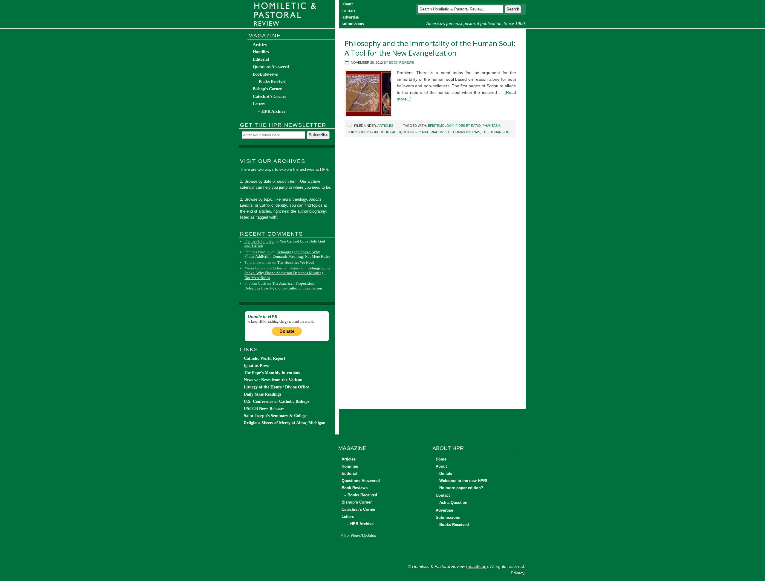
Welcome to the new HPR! (463, 480)
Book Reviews (401, 62)
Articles (385, 125)
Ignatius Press (256, 365)
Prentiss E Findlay (259, 241)
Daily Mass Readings (262, 394)
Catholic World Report (264, 358)
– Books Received (271, 82)
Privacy (517, 573)
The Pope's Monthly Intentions (272, 372)
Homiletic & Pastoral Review (287, 14)
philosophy (358, 132)
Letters (259, 104)
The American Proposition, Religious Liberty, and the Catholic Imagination (283, 285)
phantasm (491, 125)
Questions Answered (271, 67)
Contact (443, 495)
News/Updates (363, 535)
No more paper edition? (461, 488)
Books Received (454, 524)
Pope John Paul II (385, 132)
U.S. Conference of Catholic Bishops (276, 401)
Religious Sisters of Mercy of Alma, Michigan (284, 423)
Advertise (444, 510)
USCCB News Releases (264, 408)
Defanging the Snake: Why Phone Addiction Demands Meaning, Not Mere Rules (287, 254)
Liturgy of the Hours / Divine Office (276, 387)
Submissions (448, 517)
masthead (477, 566)
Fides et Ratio (468, 125)
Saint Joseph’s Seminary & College (275, 416)
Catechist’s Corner (269, 96)
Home (441, 459)
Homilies (261, 52)
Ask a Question (453, 502)
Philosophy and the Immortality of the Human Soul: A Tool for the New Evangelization (430, 48)
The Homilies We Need (295, 262)
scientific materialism (423, 132)
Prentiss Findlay (257, 252)
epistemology (441, 125)
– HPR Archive (271, 111)
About (441, 466)
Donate (286, 331)
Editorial (261, 59)
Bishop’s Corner (267, 89)
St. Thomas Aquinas (462, 132)
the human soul (496, 132)
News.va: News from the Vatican (273, 380)
